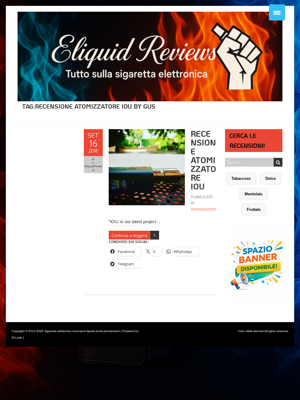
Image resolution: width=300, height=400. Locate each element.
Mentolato (253, 194)
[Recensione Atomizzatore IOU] (147, 132)
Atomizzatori (203, 209)
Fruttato (254, 209)
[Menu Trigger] (277, 12)
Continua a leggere (129, 235)
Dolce (270, 178)
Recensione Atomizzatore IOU (203, 160)
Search (278, 162)
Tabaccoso (241, 178)
